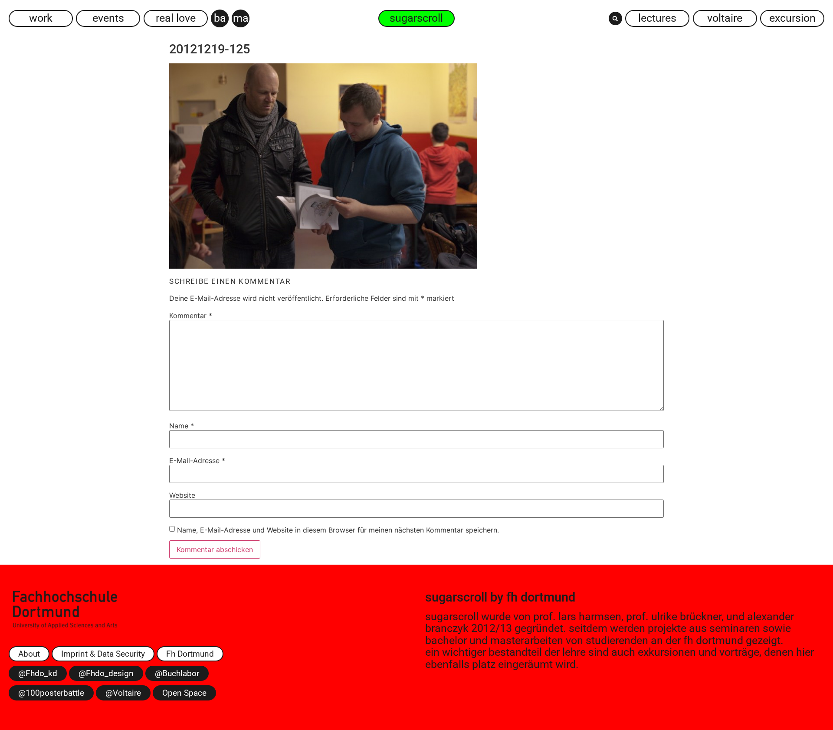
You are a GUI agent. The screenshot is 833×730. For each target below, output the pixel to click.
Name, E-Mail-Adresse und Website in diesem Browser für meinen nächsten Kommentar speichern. (338, 529)
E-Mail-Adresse (197, 460)
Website (182, 495)
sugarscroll (456, 597)
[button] (615, 18)
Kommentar (190, 315)
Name (181, 425)
